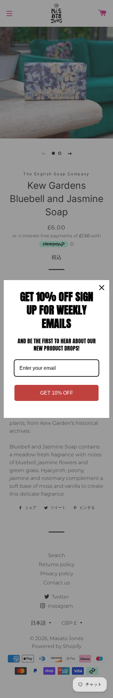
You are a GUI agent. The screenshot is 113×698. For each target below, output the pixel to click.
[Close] (101, 287)
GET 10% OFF (56, 393)
